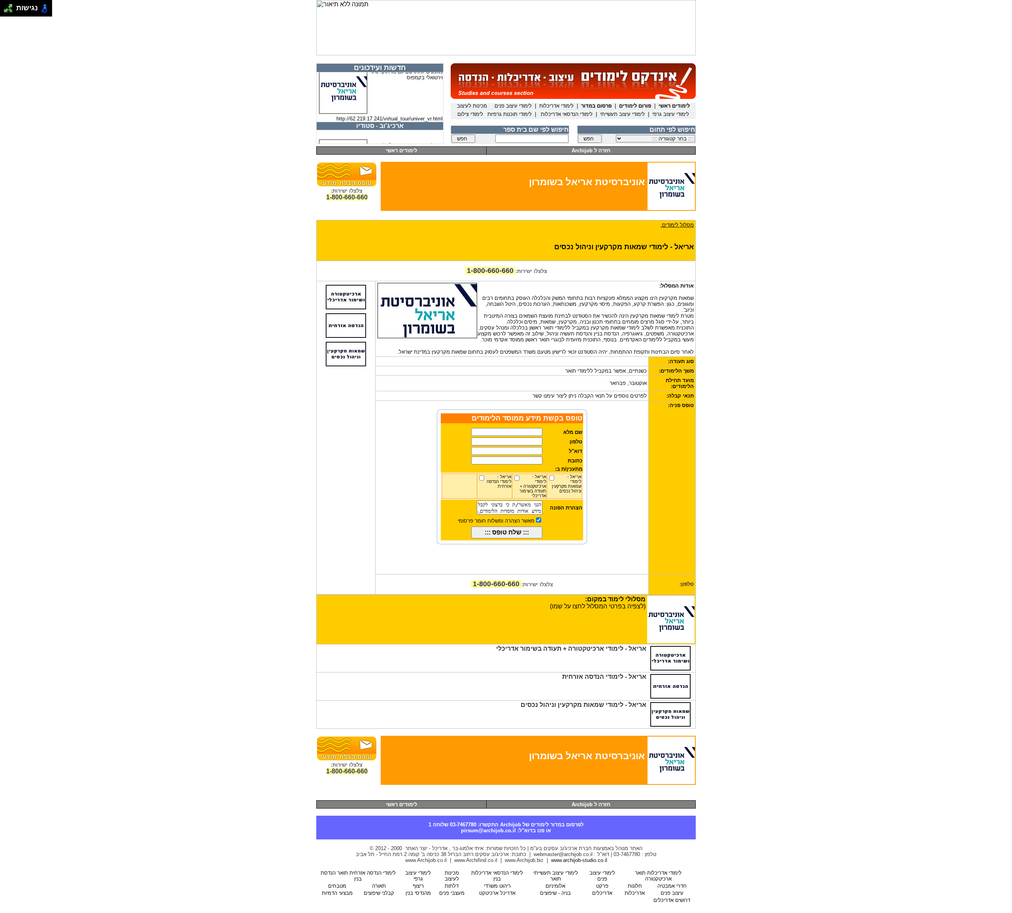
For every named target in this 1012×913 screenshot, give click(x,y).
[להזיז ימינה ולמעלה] (10, 6)
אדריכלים (602, 893)
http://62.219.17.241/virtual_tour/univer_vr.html (389, 112)
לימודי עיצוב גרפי (418, 876)
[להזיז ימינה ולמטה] (10, 10)
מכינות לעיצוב (452, 876)
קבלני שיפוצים (379, 893)
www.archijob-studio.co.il (579, 860)
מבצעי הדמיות (337, 893)
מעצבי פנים (451, 893)
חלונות (635, 886)
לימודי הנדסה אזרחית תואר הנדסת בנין (358, 876)
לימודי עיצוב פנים (602, 876)
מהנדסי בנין (418, 893)
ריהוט (497, 886)
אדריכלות (635, 893)
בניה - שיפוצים (555, 893)
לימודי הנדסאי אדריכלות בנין (497, 876)
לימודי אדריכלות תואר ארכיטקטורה (658, 876)
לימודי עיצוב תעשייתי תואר (555, 876)
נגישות (25, 8)
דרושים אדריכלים (671, 900)
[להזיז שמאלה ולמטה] (6, 10)
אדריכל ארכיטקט (497, 893)
